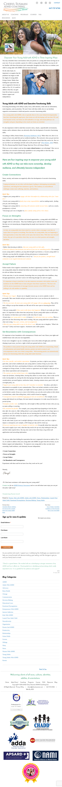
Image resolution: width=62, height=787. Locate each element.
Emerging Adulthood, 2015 (32, 135)
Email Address (6, 523)
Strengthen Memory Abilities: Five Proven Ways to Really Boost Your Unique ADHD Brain (9, 509)
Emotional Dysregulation (17, 500)
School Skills (6, 636)
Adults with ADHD (30, 498)
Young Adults (41, 500)
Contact (57, 3)
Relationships (45, 498)
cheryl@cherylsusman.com (35, 687)
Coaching (23, 682)
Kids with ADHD (19, 498)
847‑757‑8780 (50, 687)
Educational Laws (8, 603)
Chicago (5, 594)
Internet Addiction (8, 612)
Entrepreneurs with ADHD (10, 609)
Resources (50, 682)
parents (5, 660)
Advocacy (5, 588)
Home (7, 682)
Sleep (4, 645)
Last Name (4, 537)
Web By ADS (30, 689)
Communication (7, 597)
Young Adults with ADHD (10, 657)
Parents (11, 498)
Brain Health (6, 591)
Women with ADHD (9, 651)
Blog (14, 18)
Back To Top (42, 669)
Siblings (5, 642)
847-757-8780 (54, 8)
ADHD (5, 582)
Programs (31, 682)
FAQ (40, 14)
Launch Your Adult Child (10, 618)
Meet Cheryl (14, 682)
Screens (5, 639)
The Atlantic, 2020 (47, 142)
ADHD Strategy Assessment (22, 485)
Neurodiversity (7, 621)
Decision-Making (31, 500)
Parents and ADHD (8, 627)
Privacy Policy (20, 687)
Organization (6, 624)
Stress (38, 498)
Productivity (6, 630)
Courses (38, 682)
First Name (4, 530)
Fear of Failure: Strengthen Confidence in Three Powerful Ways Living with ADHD (52, 508)
